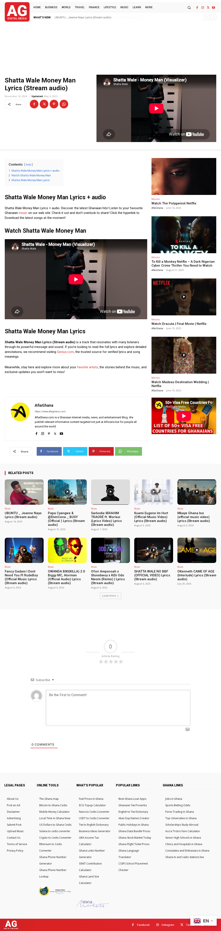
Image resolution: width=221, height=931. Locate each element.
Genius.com (65, 352)
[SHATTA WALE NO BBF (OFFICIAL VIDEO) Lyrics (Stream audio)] (153, 550)
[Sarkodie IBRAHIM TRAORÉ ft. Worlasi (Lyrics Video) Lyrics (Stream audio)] (110, 492)
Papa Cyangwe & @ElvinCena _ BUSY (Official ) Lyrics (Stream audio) (97, 17)
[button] (188, 7)
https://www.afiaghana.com (50, 411)
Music (8, 508)
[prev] (206, 17)
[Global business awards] (54, 895)
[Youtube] (213, 7)
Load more (109, 595)
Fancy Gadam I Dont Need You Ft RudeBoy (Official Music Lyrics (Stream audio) (21, 577)
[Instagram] (202, 7)
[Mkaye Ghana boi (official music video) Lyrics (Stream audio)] (196, 492)
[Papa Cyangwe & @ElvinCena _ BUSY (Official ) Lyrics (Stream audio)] (67, 492)
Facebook (143, 924)
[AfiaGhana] (19, 418)
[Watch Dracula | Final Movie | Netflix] (184, 296)
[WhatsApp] (64, 104)
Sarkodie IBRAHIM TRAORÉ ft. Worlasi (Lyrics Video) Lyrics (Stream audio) (106, 519)
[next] (213, 17)
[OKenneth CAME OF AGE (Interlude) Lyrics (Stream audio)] (196, 550)
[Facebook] (197, 7)
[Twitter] (208, 7)
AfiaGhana (44, 405)
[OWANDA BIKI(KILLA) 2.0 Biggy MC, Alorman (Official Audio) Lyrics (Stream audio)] (67, 550)
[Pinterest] (54, 104)
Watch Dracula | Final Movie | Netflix (179, 324)
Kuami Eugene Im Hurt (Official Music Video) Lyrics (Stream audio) (151, 517)
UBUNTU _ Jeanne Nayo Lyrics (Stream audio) (23, 515)
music (23, 213)
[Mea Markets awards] (92, 906)
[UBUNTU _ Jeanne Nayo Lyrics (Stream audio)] (24, 492)
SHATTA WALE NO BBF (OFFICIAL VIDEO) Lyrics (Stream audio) (152, 575)
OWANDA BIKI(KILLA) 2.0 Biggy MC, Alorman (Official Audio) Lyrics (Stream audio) (66, 577)
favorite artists (87, 367)
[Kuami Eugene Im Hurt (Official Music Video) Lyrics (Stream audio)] (153, 492)
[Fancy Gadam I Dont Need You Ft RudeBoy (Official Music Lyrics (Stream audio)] (24, 550)
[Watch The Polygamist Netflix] (184, 176)
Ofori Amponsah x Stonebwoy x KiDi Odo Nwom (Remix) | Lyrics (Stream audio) (108, 577)
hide (28, 164)
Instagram (168, 924)
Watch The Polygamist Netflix (174, 203)
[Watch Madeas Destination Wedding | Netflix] (184, 355)
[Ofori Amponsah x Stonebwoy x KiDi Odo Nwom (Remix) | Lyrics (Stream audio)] (110, 550)
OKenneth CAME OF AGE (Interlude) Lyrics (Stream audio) (196, 575)
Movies (156, 199)
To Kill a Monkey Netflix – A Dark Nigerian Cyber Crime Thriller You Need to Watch (183, 263)
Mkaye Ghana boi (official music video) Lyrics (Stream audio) (193, 517)
